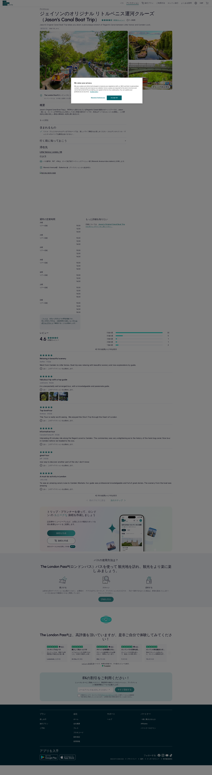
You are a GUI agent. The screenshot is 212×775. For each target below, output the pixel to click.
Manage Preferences (98, 97)
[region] (107, 91)
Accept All (114, 98)
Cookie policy (94, 92)
